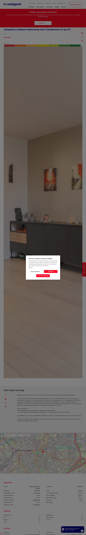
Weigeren (50, 271)
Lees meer (31, 267)
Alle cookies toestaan (43, 275)
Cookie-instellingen (35, 271)
